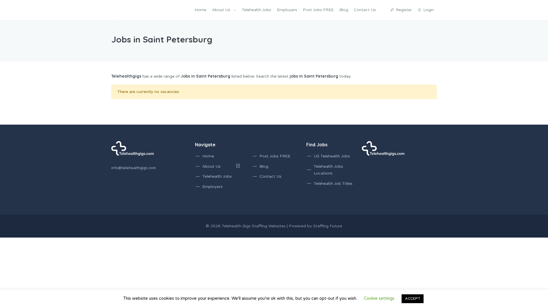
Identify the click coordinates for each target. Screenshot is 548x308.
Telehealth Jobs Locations (328, 170)
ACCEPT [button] (412, 298)
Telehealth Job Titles (333, 183)
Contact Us (365, 9)
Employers (287, 9)
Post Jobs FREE (318, 9)
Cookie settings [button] (379, 298)
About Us (221, 9)
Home (200, 9)
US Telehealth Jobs (332, 156)
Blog (343, 9)
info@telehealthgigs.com (133, 168)
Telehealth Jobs (256, 9)
